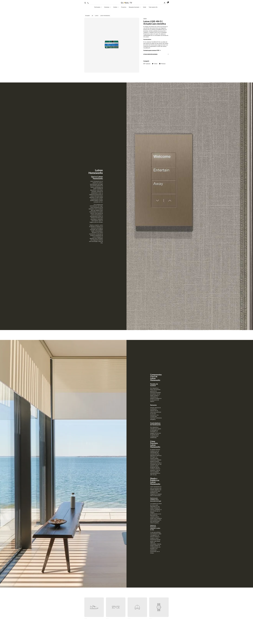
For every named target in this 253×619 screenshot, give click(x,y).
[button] (85, 3)
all (92, 15)
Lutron (96, 15)
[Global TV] (126, 3)
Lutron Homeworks (105, 15)
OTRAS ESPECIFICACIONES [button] (150, 54)
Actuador (87, 15)
